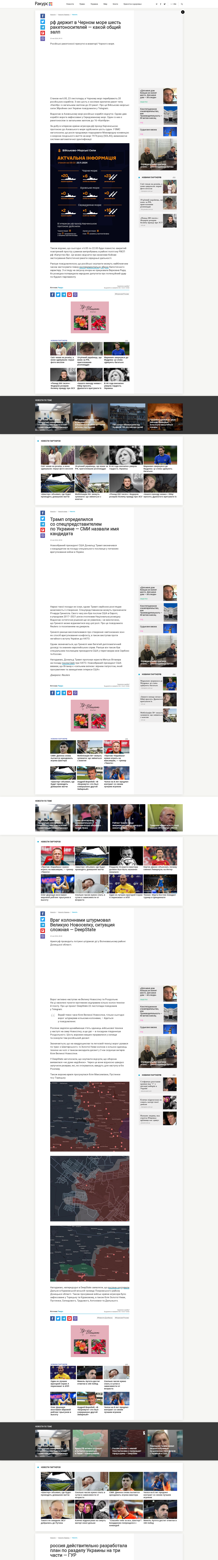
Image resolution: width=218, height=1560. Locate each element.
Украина (94, 4)
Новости (70, 4)
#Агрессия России (122, 294)
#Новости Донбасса (104, 1318)
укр (171, 4)
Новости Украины (63, 14)
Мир (105, 4)
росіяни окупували (118, 1287)
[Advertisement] (90, 70)
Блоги (115, 4)
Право (82, 4)
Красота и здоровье (132, 4)
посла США (68, 663)
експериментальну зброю (94, 267)
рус (175, 4)
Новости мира (62, 511)
